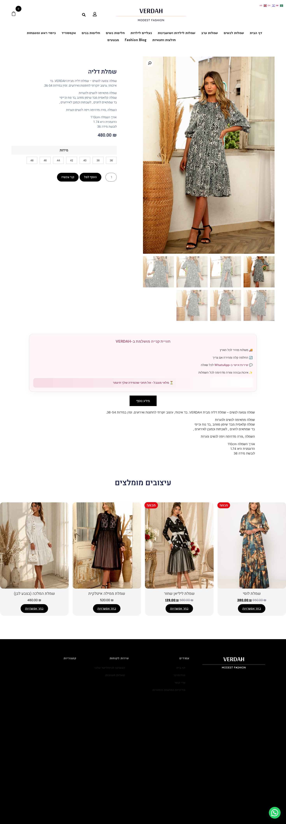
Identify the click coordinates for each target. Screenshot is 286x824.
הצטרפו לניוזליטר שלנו (109, 668)
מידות (64, 150)
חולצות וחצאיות (164, 40)
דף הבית (256, 33)
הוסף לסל (90, 177)
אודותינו (179, 675)
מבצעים (113, 40)
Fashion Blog (136, 40)
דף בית (180, 668)
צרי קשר (180, 682)
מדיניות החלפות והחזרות (168, 690)
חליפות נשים (115, 33)
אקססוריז (69, 33)
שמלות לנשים (234, 33)
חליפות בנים (91, 33)
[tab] (143, 401)
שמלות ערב (209, 33)
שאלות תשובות (115, 675)
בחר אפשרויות (251, 608)
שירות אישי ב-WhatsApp (231, 365)
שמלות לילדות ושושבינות (176, 33)
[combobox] (72, 15)
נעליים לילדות (141, 33)
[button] (149, 63)
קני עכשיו (67, 177)
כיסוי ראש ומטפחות (41, 33)
